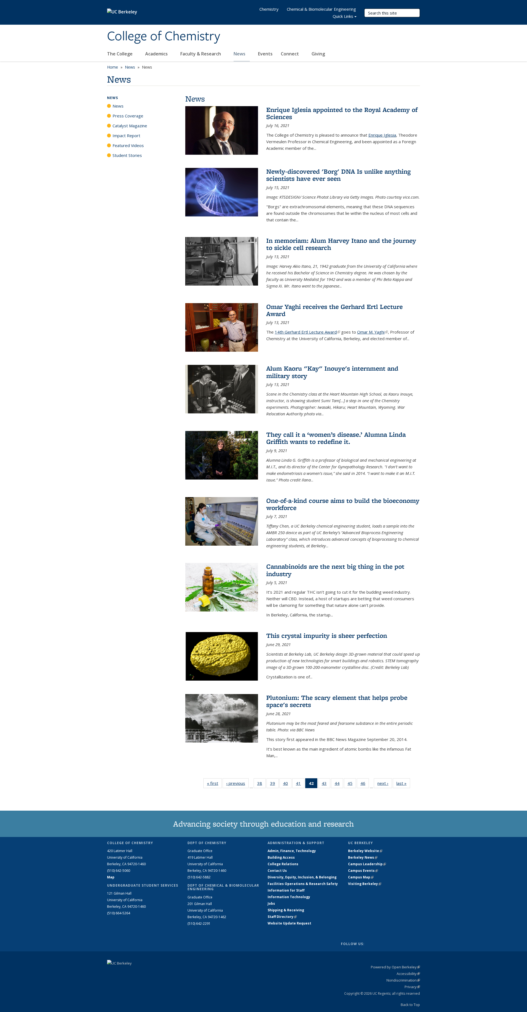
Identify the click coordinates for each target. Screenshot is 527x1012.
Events (265, 54)
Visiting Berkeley (364, 883)
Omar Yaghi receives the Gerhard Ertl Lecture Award (334, 310)
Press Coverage (128, 116)
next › (384, 783)
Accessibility (408, 973)
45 (351, 784)
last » (403, 783)
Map (110, 877)
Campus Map (361, 877)
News (240, 54)
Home (112, 67)
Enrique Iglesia (382, 135)
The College (120, 54)
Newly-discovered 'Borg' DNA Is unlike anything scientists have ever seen (338, 175)
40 (287, 784)
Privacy (412, 986)
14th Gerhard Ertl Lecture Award (307, 332)
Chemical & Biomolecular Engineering (321, 9)
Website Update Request (289, 923)
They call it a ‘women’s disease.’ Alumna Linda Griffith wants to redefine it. (336, 438)
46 (364, 784)
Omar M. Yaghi (372, 332)
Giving (318, 54)
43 (326, 784)
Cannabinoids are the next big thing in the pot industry (335, 570)
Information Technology (289, 897)
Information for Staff (286, 890)
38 (261, 784)
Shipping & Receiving (286, 910)
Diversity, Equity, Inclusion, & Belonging (302, 877)
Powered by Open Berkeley (395, 967)
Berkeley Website (365, 850)
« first (214, 783)
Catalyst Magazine (130, 125)
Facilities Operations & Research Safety (303, 883)
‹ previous (237, 783)
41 (300, 784)
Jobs (271, 903)
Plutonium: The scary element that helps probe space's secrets (336, 701)
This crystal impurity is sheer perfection (326, 635)
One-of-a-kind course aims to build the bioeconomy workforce (342, 504)
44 (339, 784)
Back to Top (410, 1004)
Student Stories (127, 155)
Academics (157, 54)
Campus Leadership (367, 864)
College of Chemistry (163, 36)
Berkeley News (362, 857)
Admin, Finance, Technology (292, 850)
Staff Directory (282, 916)
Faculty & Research (201, 54)
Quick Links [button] (343, 16)
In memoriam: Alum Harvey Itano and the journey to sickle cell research (341, 244)
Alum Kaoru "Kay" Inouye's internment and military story (332, 372)
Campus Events (363, 870)
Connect (290, 54)
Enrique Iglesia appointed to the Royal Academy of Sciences (341, 113)
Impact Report (126, 135)
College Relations (283, 864)
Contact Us (277, 870)
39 (274, 784)
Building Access (281, 857)
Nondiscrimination (403, 980)
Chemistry (269, 9)
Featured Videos (128, 145)
